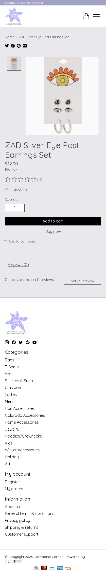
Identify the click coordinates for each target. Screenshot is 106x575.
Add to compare (22, 241)
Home (10, 37)
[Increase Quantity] (20, 208)
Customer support (21, 534)
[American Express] (60, 568)
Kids (9, 443)
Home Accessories (22, 422)
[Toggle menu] (96, 16)
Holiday (12, 456)
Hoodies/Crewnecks (23, 436)
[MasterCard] (44, 568)
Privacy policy (17, 520)
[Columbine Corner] (14, 16)
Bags (9, 359)
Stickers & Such (19, 380)
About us (13, 506)
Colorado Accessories (25, 415)
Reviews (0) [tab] (18, 264)
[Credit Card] (36, 568)
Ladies (11, 394)
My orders (14, 488)
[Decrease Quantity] (9, 208)
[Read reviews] (21, 179)
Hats (9, 373)
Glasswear (14, 387)
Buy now (53, 231)
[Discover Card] (68, 568)
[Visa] (52, 568)
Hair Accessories (20, 408)
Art (7, 463)
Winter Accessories (22, 449)
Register (12, 481)
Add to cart (53, 221)
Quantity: (12, 199)
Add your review (82, 281)
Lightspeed (13, 561)
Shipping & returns (21, 527)
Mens (9, 401)
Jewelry (12, 429)
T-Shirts (12, 366)
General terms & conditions (29, 513)
